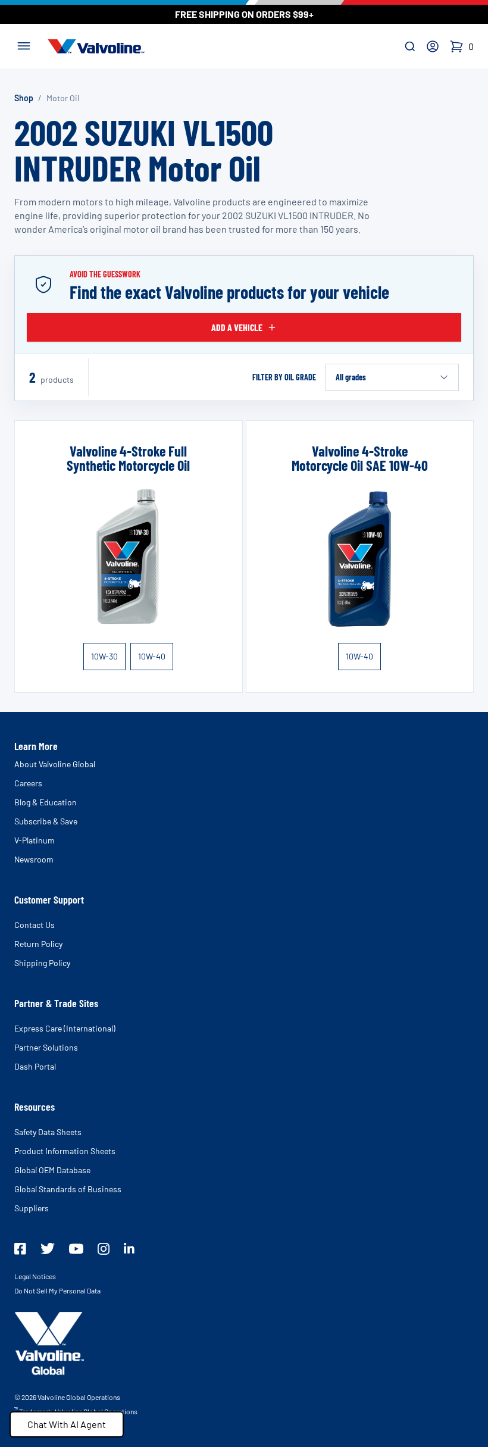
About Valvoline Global (54, 764)
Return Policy (38, 944)
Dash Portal (35, 1066)
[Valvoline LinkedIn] (129, 1248)
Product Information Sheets (64, 1151)
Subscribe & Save (45, 821)
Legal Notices (35, 1276)
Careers (28, 783)
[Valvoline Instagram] (104, 1249)
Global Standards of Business (67, 1189)
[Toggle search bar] (410, 46)
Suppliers (31, 1208)
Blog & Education (45, 802)
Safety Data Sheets (48, 1132)
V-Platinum (34, 840)
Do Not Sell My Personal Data (57, 1290)
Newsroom (34, 859)
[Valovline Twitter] (47, 1248)
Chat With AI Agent (66, 1424)
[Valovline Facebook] (20, 1249)
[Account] (433, 46)
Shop (23, 98)
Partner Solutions (46, 1047)
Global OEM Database (52, 1170)
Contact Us (34, 925)
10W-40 (151, 656)
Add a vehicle (236, 327)
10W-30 (104, 656)
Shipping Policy (42, 963)
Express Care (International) (64, 1028)
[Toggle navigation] (23, 44)
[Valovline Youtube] (76, 1249)
